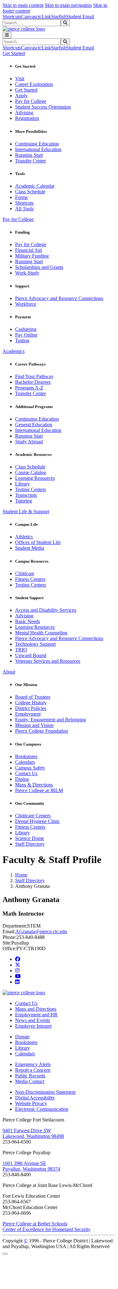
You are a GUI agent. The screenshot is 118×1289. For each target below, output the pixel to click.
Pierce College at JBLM (39, 790)
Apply (21, 95)
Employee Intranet (33, 1026)
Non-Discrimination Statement (45, 1092)
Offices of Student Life (38, 542)
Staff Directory (30, 844)
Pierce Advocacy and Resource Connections (59, 298)
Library (22, 483)
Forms (21, 197)
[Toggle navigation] (7, 35)
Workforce (25, 304)
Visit (19, 78)
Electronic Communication (41, 1109)
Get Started (26, 90)
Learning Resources (35, 478)
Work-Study (27, 272)
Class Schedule (30, 191)
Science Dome (29, 838)
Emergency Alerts (33, 1064)
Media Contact (29, 1081)
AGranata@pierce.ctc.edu (41, 931)
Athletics (24, 536)
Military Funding (32, 255)
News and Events (32, 1020)
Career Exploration (34, 84)
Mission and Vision (34, 725)
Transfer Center (30, 160)
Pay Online (26, 335)
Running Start (29, 155)
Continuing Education (37, 143)
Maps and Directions (35, 1009)
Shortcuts (12, 16)
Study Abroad (29, 441)
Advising (24, 112)
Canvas (28, 16)
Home (21, 874)
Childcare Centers (33, 815)
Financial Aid (28, 250)
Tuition (22, 340)
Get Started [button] (14, 53)
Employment (28, 714)
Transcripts (26, 495)
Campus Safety (30, 767)
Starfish (58, 16)
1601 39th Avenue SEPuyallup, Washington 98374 (31, 1166)
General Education (33, 424)
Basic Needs (27, 621)
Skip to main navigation (68, 5)
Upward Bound (30, 655)
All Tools (24, 208)
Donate (22, 1036)
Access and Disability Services (45, 610)
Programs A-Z (29, 387)
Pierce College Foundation (41, 731)
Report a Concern (32, 1070)
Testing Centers (30, 489)
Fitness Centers (30, 579)
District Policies (30, 708)
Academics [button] (14, 351)
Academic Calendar (34, 186)
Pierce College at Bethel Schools (35, 1223)
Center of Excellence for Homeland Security (47, 1229)
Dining (22, 779)
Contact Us (26, 773)
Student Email (80, 16)
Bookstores (26, 756)
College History (31, 702)
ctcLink (43, 16)
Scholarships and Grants (39, 267)
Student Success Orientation (43, 107)
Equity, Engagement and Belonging (50, 719)
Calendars (25, 762)
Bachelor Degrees (33, 382)
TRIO (21, 649)
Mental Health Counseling (41, 632)
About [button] (9, 671)
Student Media (29, 548)
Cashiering (26, 329)
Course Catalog (30, 472)
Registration (27, 118)
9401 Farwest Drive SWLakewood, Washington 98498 (33, 1133)
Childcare (24, 573)
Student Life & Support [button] (26, 511)
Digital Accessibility (35, 1097)
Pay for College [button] (18, 219)
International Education (38, 149)
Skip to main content (23, 5)
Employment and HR (36, 1014)
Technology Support (35, 644)
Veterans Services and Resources (47, 661)
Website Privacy (31, 1103)
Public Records (30, 1075)
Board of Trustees (32, 697)
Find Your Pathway (34, 376)
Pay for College (30, 101)
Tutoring (23, 500)
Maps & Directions (34, 784)
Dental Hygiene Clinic (37, 821)
